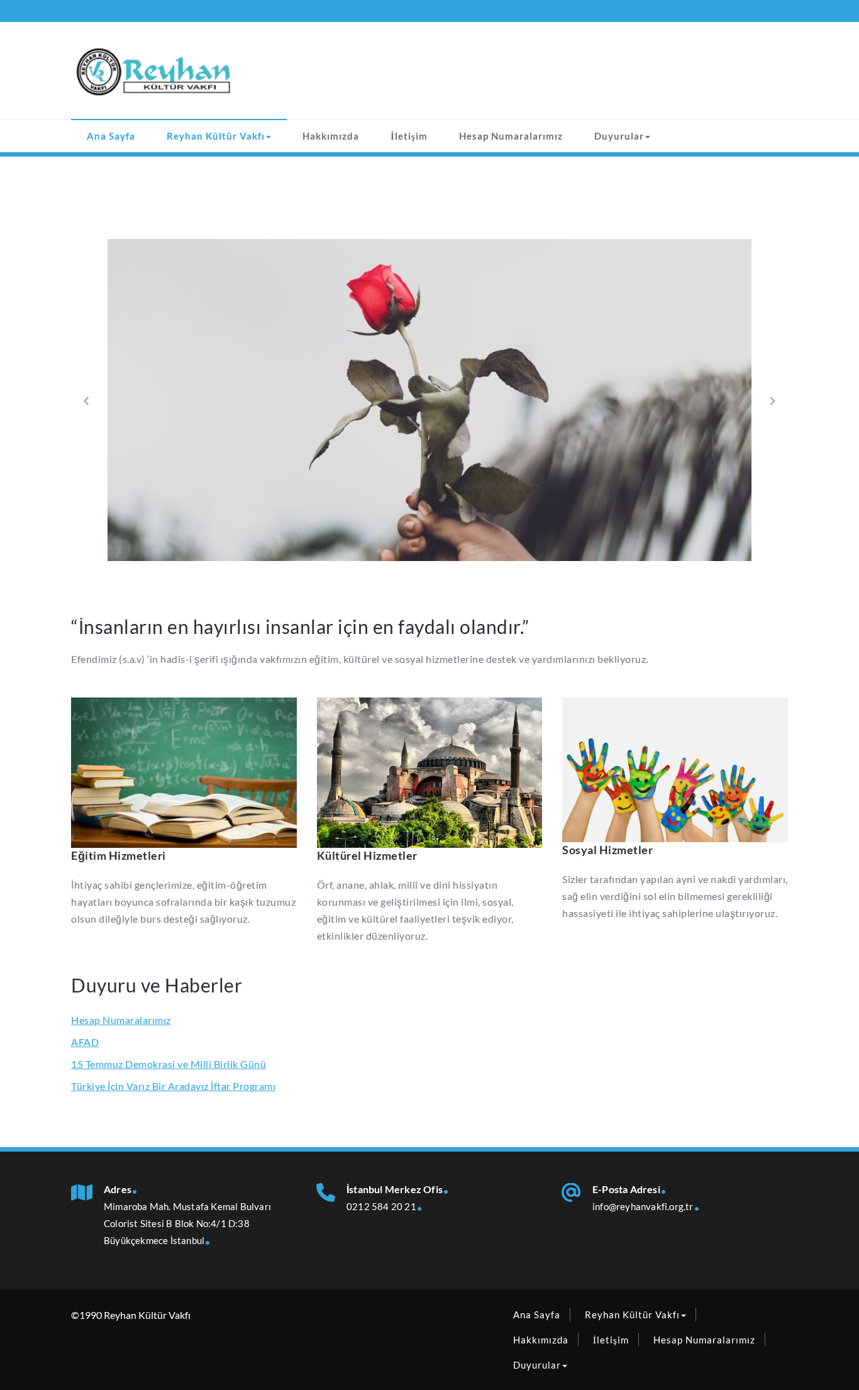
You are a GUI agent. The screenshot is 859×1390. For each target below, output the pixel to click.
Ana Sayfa (111, 136)
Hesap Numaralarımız (511, 136)
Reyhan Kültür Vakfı (216, 136)
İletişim (409, 136)
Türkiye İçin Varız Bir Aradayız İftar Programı (173, 1086)
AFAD (85, 1042)
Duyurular (619, 136)
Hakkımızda (330, 136)
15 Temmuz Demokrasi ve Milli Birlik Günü (168, 1064)
